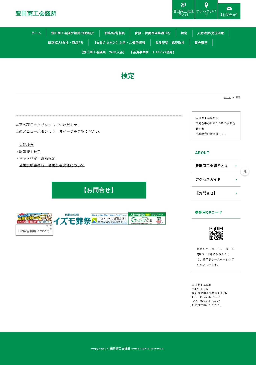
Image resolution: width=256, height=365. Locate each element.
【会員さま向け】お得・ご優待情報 (119, 42)
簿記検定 (26, 145)
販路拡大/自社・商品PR (65, 42)
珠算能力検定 (30, 152)
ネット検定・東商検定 (37, 158)
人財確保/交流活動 (211, 33)
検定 (184, 33)
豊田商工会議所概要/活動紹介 (73, 33)
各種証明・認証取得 (170, 42)
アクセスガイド (206, 13)
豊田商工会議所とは (183, 13)
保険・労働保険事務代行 (153, 33)
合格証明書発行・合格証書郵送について (52, 165)
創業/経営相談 (115, 33)
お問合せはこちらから (206, 304)
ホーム (36, 33)
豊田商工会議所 (36, 13)
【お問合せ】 (229, 15)
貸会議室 (201, 42)
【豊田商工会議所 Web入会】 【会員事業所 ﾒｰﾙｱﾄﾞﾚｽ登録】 (128, 52)
